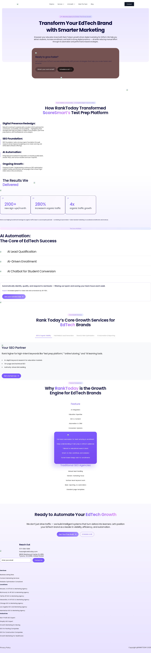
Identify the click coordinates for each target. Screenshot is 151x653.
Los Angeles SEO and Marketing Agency (13, 607)
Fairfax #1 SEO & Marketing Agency (12, 596)
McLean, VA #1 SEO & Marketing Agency (13, 589)
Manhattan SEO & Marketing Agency (12, 611)
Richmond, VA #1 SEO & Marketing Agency (14, 592)
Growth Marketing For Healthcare (11, 636)
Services (60, 4)
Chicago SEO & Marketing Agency (11, 603)
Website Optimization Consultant (11, 582)
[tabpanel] (75, 361)
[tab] (43, 335)
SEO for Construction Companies (11, 632)
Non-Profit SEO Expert (7, 618)
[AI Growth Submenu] (75, 4)
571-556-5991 (24, 549)
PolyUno (51, 4)
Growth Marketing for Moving (10, 625)
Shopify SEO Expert (6, 621)
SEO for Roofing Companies (9, 629)
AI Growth (70, 4)
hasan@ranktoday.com (28, 551)
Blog (92, 4)
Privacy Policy (5, 647)
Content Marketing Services (9, 578)
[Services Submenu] (64, 4)
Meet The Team (82, 4)
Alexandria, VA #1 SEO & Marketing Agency (14, 600)
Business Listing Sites (7, 575)
